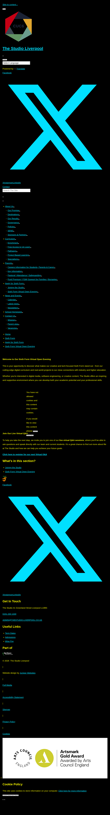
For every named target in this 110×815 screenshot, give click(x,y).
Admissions (10, 637)
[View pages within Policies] (15, 227)
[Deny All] (4, 799)
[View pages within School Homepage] (22, 312)
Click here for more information (72, 791)
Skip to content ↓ (10, 4)
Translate (20, 69)
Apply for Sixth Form (14, 342)
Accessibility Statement (13, 697)
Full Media (7, 685)
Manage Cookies (30, 435)
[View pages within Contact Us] (15, 316)
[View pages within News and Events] (21, 296)
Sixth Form (10, 338)
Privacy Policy (9, 722)
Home (8, 334)
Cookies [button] (6, 734)
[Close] (3, 799)
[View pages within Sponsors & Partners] (27, 235)
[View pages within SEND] (13, 231)
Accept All (35, 431)
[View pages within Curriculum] (15, 239)
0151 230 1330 (9, 614)
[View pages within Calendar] (16, 300)
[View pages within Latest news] (19, 304)
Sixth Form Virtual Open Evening (20, 346)
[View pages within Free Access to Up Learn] (30, 247)
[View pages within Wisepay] (15, 320)
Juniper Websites (27, 673)
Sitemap (6, 709)
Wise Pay (9, 641)
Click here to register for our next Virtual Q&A (25, 454)
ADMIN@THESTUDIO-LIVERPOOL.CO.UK (22, 620)
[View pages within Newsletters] (18, 308)
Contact (6, 187)
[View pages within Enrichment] (18, 243)
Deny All (16, 795)
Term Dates (10, 633)
